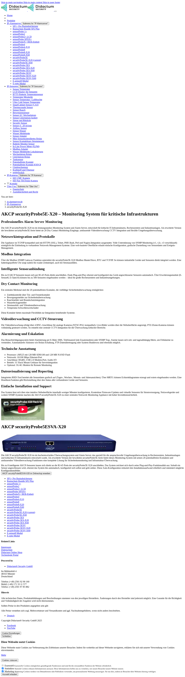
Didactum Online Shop (11, 552)
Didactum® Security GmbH (20, 566)
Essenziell (9, 665)
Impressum (6, 547)
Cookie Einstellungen (11, 633)
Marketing (10, 671)
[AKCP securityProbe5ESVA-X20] (92, 443)
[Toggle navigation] (55, 11)
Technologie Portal (9, 555)
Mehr (3, 655)
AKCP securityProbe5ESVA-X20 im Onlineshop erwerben (26, 473)
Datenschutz (6, 550)
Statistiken (10, 668)
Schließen (6, 636)
